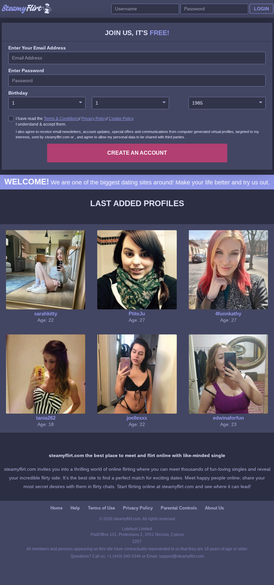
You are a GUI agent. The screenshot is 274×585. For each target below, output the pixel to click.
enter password (26, 70)
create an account (137, 153)
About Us (214, 507)
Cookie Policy (121, 118)
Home (56, 507)
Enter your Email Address (37, 47)
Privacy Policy (94, 118)
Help (75, 507)
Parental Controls (179, 507)
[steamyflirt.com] (27, 8)
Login (261, 8)
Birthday (18, 93)
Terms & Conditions (61, 118)
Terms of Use (101, 507)
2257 (137, 541)
